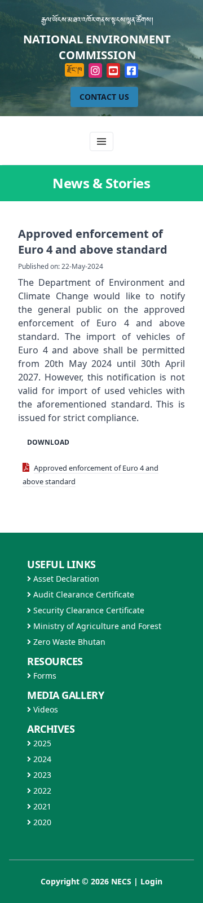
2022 (41, 790)
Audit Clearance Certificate (82, 594)
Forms (43, 675)
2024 (41, 759)
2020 (41, 822)
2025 (41, 743)
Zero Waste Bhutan (68, 641)
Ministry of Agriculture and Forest (96, 626)
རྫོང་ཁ (74, 69)
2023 (41, 774)
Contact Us (104, 96)
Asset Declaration (65, 578)
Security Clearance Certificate (87, 610)
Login (151, 881)
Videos (44, 709)
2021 (41, 806)
